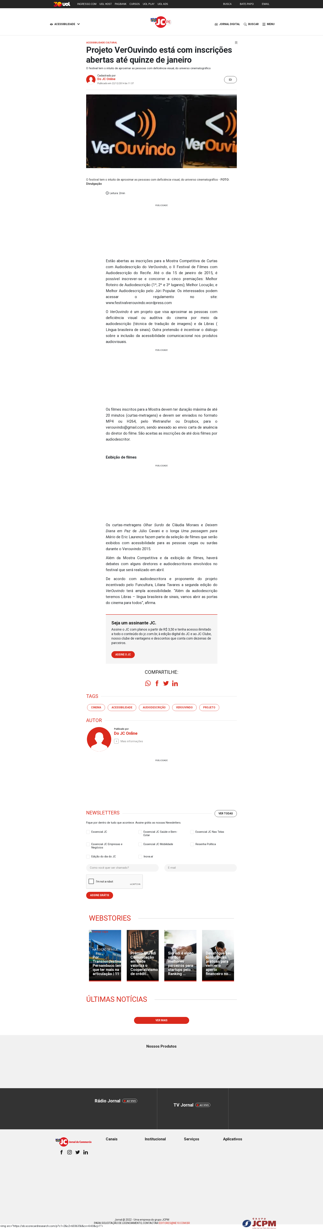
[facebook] (157, 683)
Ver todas (226, 813)
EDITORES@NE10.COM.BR (174, 1223)
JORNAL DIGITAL (229, 24)
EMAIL (265, 4)
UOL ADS (163, 4)
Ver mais (161, 1020)
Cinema (96, 707)
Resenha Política (206, 844)
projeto (209, 707)
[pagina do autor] (98, 739)
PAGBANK (121, 4)
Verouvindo (184, 707)
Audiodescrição (154, 707)
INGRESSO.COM (86, 4)
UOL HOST (105, 4)
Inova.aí (148, 856)
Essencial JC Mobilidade (158, 844)
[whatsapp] (148, 683)
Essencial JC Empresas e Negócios (106, 844)
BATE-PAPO (247, 4)
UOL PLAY (149, 4)
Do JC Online (106, 79)
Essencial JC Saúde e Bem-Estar (160, 832)
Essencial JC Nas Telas (210, 831)
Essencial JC (99, 831)
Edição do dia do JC (103, 856)
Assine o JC (123, 654)
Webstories (110, 918)
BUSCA (227, 4)
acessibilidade (122, 707)
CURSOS (135, 4)
